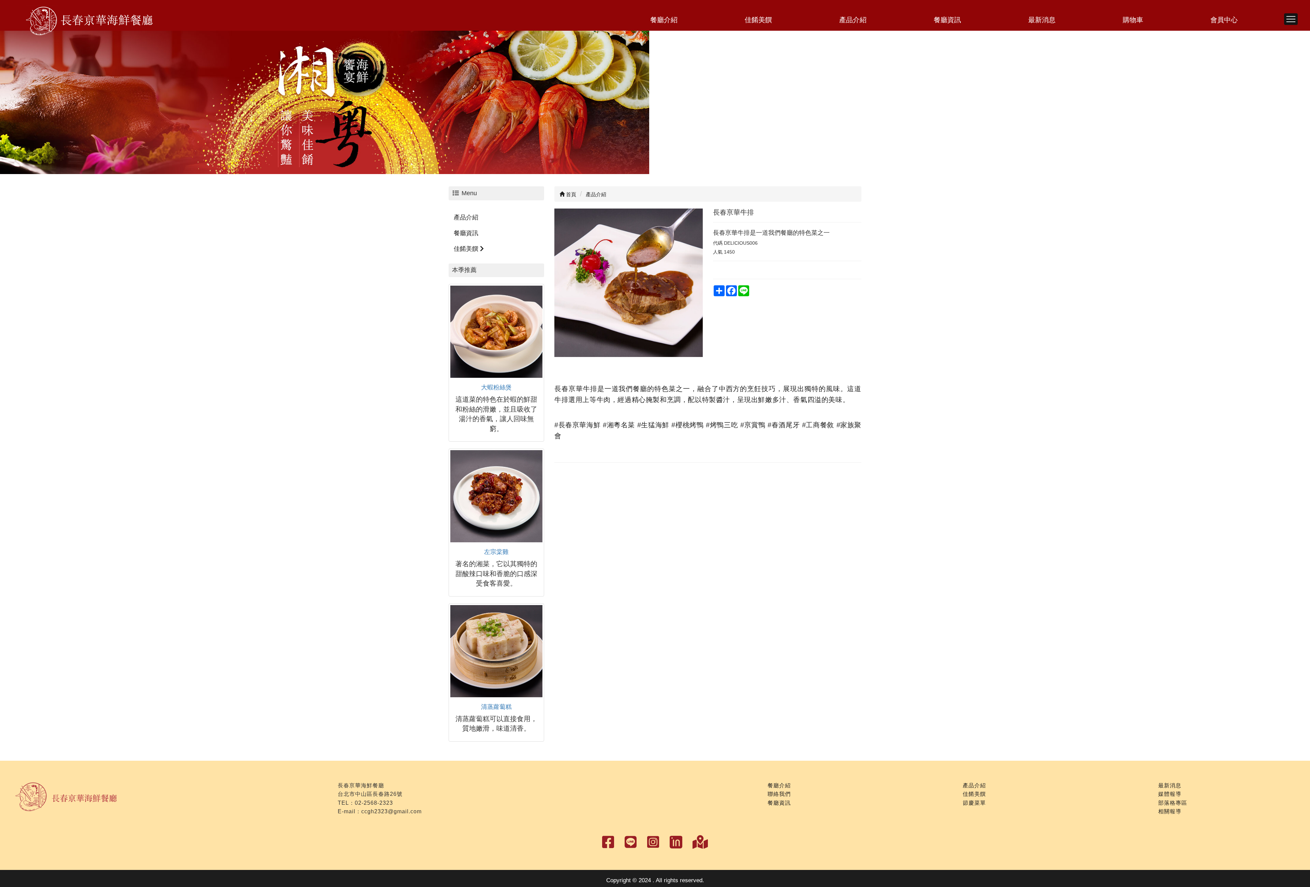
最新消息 (1042, 20)
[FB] (631, 842)
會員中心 (1224, 20)
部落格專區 (1172, 803)
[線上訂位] (676, 840)
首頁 (570, 194)
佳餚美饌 (758, 20)
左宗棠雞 (496, 551)
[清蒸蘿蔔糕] (496, 651)
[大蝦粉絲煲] (496, 332)
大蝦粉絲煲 (496, 387)
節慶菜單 (974, 803)
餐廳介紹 (664, 20)
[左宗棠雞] (496, 496)
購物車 (1133, 20)
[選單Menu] (1290, 19)
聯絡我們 (779, 794)
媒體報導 (1169, 794)
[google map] (700, 842)
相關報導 (1169, 811)
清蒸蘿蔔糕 (496, 706)
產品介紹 (853, 20)
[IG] (653, 842)
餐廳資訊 (947, 20)
